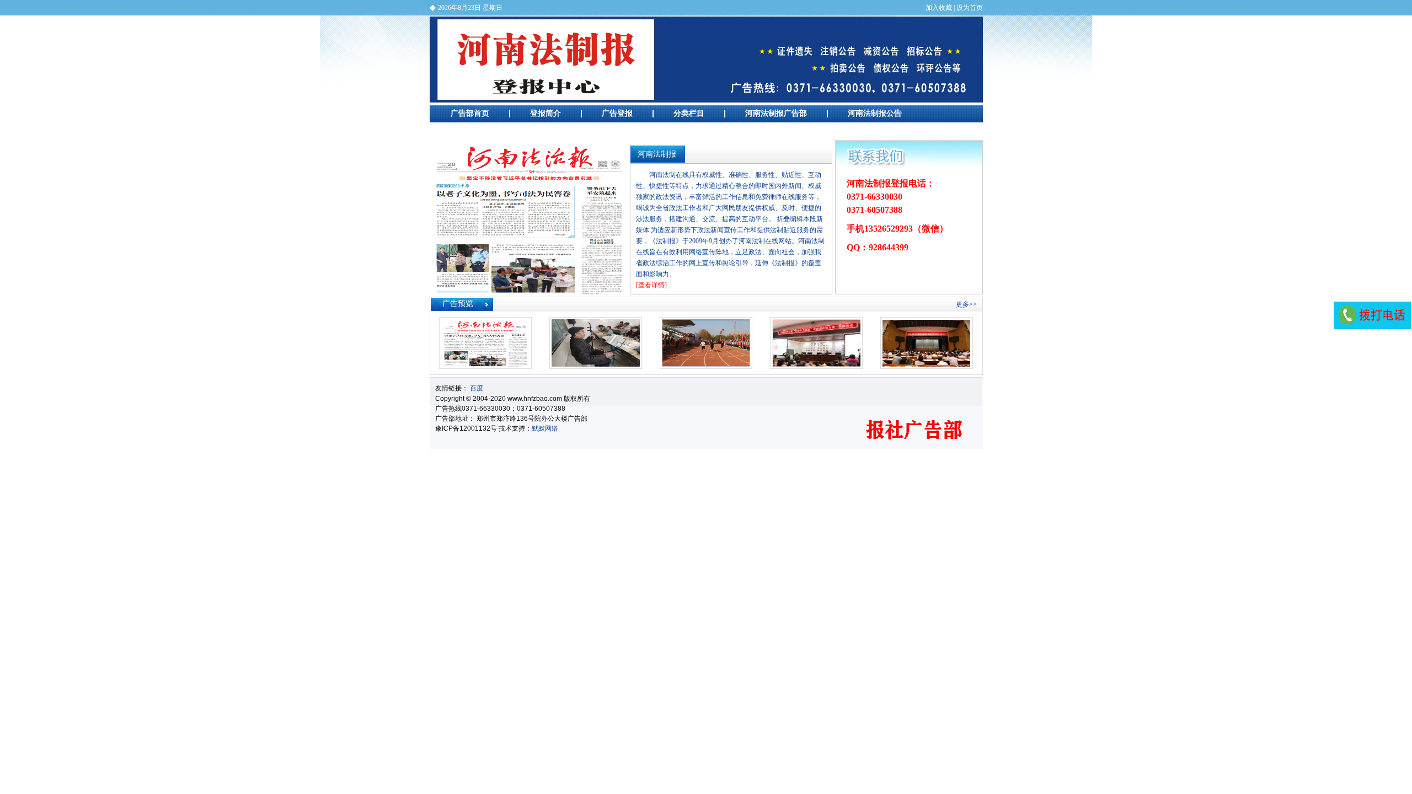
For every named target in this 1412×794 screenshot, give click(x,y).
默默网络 (545, 428)
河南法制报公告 (875, 113)
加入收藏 (939, 8)
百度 (476, 388)
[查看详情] (651, 285)
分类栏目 (688, 113)
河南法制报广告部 (706, 60)
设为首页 (969, 8)
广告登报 (617, 113)
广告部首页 (470, 113)
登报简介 (545, 113)
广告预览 (466, 131)
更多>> (966, 304)
